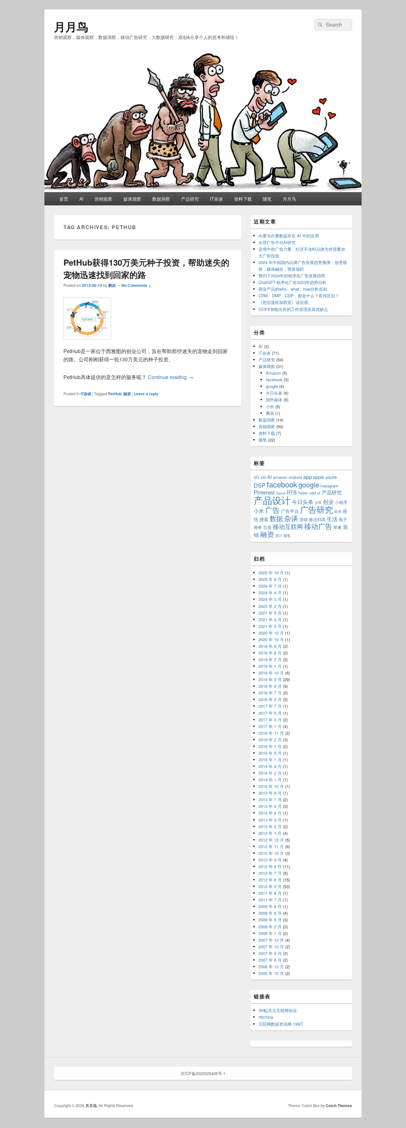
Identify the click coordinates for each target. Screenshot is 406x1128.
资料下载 (243, 199)
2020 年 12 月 (271, 633)
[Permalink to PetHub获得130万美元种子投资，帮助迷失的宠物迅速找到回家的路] (87, 342)
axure (331, 477)
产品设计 (272, 499)
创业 (328, 502)
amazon (280, 477)
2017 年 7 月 (270, 706)
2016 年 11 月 (271, 733)
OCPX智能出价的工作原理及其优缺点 (293, 309)
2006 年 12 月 (271, 967)
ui (318, 493)
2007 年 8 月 (270, 960)
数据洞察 (161, 199)
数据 (276, 518)
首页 (63, 199)
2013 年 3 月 (270, 820)
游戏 (303, 519)
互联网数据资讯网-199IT (281, 1024)
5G (256, 477)
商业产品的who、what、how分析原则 (293, 289)
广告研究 (316, 509)
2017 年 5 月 (270, 713)
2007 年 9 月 (270, 953)
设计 (278, 535)
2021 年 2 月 (270, 626)
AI (81, 199)
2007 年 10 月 (271, 947)
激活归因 (317, 519)
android (295, 477)
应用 (337, 511)
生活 (332, 519)
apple (318, 477)
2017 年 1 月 (270, 726)
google (272, 386)
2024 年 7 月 (270, 586)
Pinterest (264, 492)
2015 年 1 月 (270, 760)
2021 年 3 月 (270, 619)
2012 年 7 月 (270, 873)
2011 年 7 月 (270, 900)
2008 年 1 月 (270, 933)
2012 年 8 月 (270, 866)
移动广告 (318, 526)
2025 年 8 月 (270, 579)
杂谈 (291, 518)
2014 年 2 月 (270, 773)
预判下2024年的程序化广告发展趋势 (292, 276)
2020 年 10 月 (271, 639)
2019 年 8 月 (270, 646)
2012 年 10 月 (271, 853)
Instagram (329, 486)
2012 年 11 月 (271, 846)
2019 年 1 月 (270, 666)
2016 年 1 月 (270, 746)
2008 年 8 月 (270, 906)
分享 (318, 502)
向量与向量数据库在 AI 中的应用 (289, 236)
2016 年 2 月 (270, 740)
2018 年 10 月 (271, 673)
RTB (292, 492)
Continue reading (170, 377)
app (307, 476)
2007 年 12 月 (271, 940)
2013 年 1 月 (270, 833)
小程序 (341, 502)
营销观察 (103, 199)
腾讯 (270, 413)
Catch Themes (339, 1105)
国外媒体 (274, 399)
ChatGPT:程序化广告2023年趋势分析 (292, 282)
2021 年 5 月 (270, 613)
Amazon (273, 373)
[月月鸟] (203, 190)
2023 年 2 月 (270, 606)
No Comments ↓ (136, 285)
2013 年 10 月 (271, 786)
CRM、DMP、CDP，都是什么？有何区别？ (299, 296)
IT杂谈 (216, 199)
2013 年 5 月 (270, 806)
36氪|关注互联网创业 (278, 1010)
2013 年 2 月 (270, 826)
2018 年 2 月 (270, 699)
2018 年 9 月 (270, 679)
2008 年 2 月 (270, 927)
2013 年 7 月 (270, 799)
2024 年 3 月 (270, 599)
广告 (272, 509)
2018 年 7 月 (270, 693)
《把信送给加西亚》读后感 (283, 302)
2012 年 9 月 (270, 860)
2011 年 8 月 (270, 893)
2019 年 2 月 (270, 659)
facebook (274, 380)
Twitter (303, 493)
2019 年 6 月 (270, 653)
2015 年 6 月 (270, 753)
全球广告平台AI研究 (277, 242)
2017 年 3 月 (270, 720)
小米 (270, 406)
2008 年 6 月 (270, 913)
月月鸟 (71, 26)
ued (312, 493)
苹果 (337, 527)
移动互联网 (288, 526)
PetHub (114, 393)
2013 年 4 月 (270, 813)
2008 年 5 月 (270, 920)
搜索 (263, 519)
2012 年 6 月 (270, 880)
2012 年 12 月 (271, 840)
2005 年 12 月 (271, 973)
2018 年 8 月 (270, 686)
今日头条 (274, 393)
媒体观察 (132, 199)
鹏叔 (112, 285)
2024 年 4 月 (270, 593)
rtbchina (266, 1017)
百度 (267, 527)
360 (263, 477)
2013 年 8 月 (270, 793)
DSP (259, 485)
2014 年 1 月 (270, 780)
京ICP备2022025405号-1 (203, 1073)
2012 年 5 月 (270, 886)
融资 (127, 393)
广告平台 (290, 511)
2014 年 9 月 (270, 766)
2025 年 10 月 (271, 573)
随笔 (267, 199)
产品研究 (190, 199)
